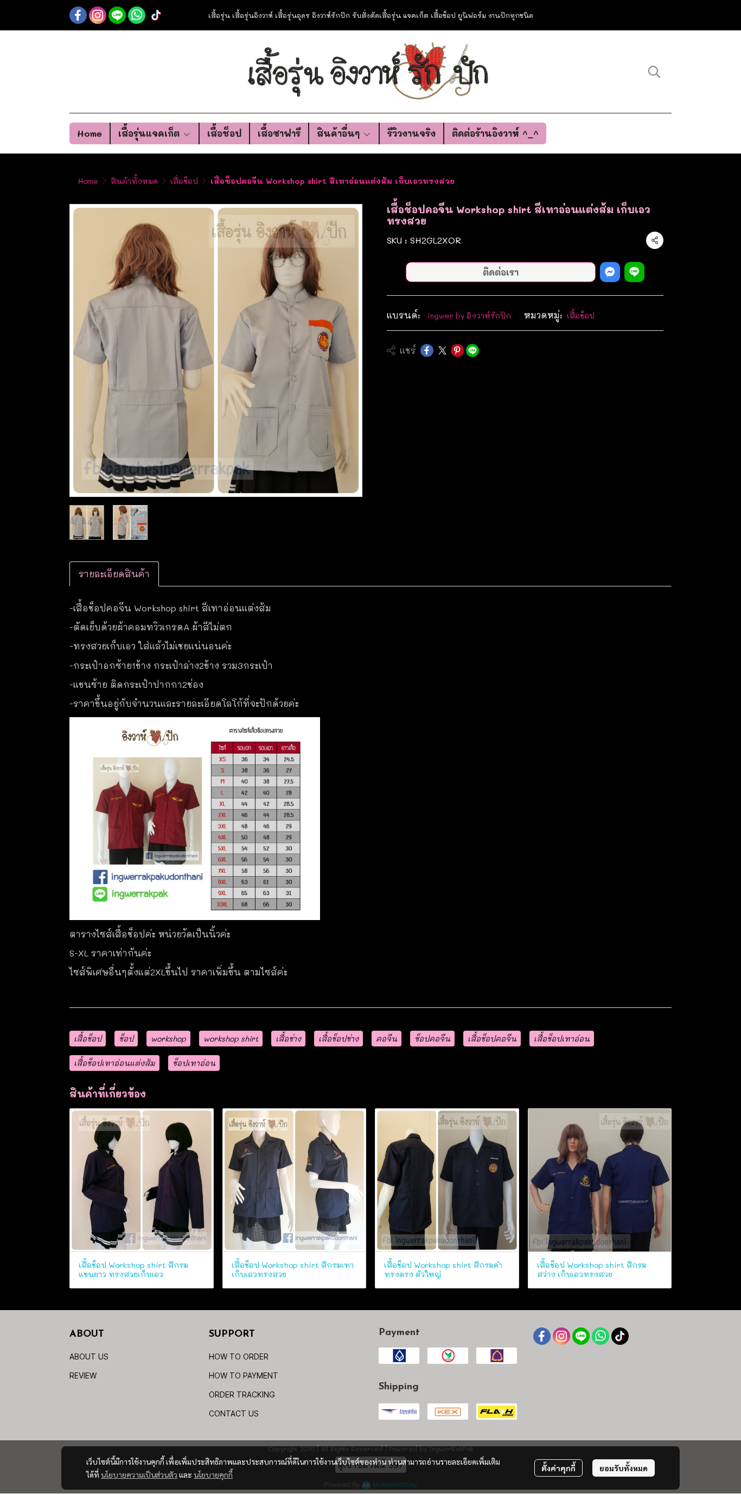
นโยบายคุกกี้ (213, 1474)
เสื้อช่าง (288, 1038)
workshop (168, 1038)
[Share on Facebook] (426, 350)
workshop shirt (230, 1038)
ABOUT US (88, 1356)
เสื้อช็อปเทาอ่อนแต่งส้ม (114, 1063)
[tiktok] (156, 15)
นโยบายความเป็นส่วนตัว (139, 1474)
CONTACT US (234, 1413)
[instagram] (97, 15)
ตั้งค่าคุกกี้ (558, 1468)
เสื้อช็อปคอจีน (492, 1038)
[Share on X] (442, 350)
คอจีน (386, 1038)
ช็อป (126, 1038)
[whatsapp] (136, 15)
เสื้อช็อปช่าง (338, 1038)
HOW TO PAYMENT (243, 1375)
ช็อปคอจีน (432, 1038)
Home (88, 181)
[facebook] (78, 15)
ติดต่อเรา (501, 272)
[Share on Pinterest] (457, 350)
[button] (654, 71)
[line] (117, 15)
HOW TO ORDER (239, 1356)
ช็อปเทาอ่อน (194, 1063)
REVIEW (83, 1375)
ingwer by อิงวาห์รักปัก (469, 315)
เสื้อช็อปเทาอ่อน (562, 1038)
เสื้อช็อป (184, 181)
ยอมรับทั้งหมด (623, 1468)
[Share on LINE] (472, 350)
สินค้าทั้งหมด (134, 181)
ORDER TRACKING (242, 1394)
